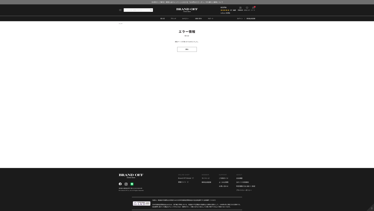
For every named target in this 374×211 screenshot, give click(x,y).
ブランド (173, 18)
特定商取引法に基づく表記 (245, 186)
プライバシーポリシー (244, 190)
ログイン (240, 18)
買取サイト (182, 182)
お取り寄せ (198, 18)
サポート (210, 18)
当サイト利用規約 (242, 182)
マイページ (206, 178)
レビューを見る (225, 13)
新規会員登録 (251, 18)
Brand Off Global (184, 178)
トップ (120, 23)
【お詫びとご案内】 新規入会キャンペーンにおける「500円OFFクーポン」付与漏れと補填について (187, 2)
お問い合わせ (223, 186)
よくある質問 (223, 182)
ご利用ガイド (223, 178)
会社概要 (239, 178)
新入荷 (163, 18)
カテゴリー (185, 18)
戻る (187, 49)
